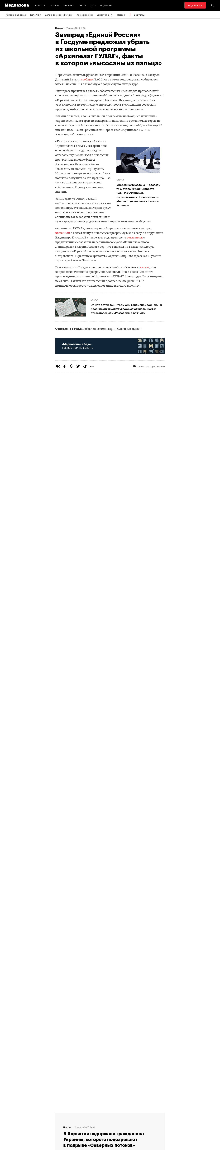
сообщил (87, 79)
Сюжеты (54, 5)
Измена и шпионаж (16, 14)
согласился (135, 237)
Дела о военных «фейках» (59, 14)
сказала (144, 267)
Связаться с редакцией (151, 366)
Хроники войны (85, 14)
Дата (93, 5)
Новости (40, 5)
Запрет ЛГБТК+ (105, 14)
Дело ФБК (35, 14)
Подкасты (106, 5)
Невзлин (121, 14)
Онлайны (69, 5)
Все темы (139, 14)
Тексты (82, 5)
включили (63, 233)
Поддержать (195, 5)
